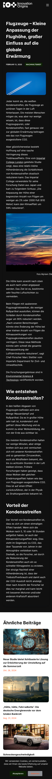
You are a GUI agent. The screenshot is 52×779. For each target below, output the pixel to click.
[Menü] (47, 5)
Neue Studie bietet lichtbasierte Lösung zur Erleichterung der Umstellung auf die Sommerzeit (25, 663)
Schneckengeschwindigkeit (18, 754)
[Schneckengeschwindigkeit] (26, 737)
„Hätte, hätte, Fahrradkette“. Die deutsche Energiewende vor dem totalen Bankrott (22, 710)
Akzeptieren (18, 773)
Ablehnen (35, 773)
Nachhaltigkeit (33, 64)
